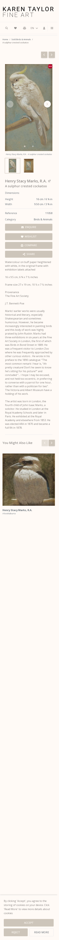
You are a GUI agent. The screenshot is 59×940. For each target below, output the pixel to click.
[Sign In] (44, 28)
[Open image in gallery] (28, 107)
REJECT (15, 932)
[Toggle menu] (50, 28)
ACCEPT (29, 922)
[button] (24, 146)
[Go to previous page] (44, 55)
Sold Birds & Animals (21, 39)
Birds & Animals (43, 219)
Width (8, 204)
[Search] (6, 28)
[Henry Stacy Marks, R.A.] (29, 480)
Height (9, 199)
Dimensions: (12, 193)
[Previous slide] (45, 443)
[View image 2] (28, 165)
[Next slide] (47, 104)
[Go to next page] (52, 55)
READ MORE (41, 932)
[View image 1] (12, 165)
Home (5, 39)
